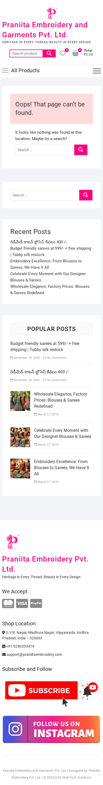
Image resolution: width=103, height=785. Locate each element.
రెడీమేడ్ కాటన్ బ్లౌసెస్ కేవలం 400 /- (38, 242)
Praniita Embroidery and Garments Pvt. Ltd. (45, 29)
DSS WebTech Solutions (73, 777)
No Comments (56, 358)
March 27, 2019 (47, 414)
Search (49, 53)
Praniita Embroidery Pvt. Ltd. (45, 564)
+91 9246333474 (19, 646)
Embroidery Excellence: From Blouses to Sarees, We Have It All (61, 467)
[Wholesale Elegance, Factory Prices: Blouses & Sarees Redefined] (20, 394)
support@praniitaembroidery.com (34, 654)
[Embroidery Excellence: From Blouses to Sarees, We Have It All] (20, 461)
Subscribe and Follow (27, 669)
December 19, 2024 (26, 358)
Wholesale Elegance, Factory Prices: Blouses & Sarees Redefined (60, 400)
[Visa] (22, 604)
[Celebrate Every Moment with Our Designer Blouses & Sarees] (20, 430)
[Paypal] (36, 604)
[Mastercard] (8, 604)
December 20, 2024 (26, 380)
